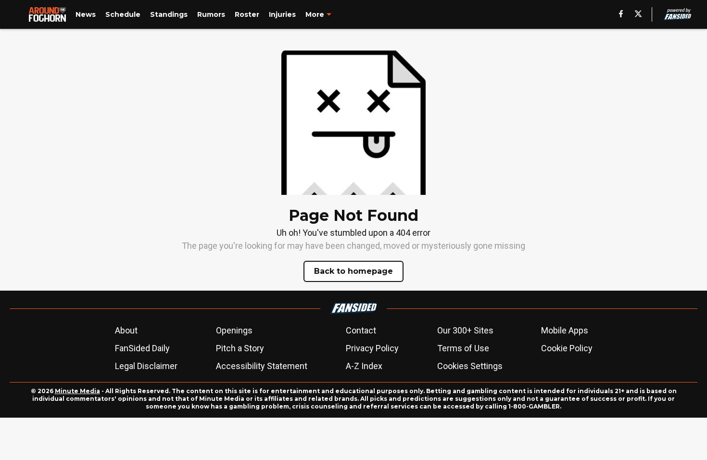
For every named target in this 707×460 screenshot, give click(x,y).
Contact (361, 330)
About (126, 330)
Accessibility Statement (261, 366)
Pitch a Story (240, 348)
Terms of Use (463, 348)
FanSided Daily (142, 348)
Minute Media (77, 391)
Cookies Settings (470, 366)
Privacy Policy (372, 348)
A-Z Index (364, 366)
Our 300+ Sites (465, 330)
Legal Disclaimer (146, 366)
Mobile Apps (564, 330)
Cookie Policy (567, 348)
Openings (234, 330)
